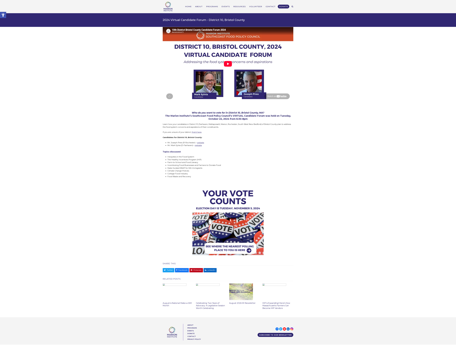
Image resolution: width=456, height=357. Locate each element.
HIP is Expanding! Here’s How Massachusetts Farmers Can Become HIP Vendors (276, 305)
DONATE (191, 333)
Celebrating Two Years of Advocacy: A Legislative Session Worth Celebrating (210, 305)
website (200, 143)
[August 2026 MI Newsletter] (241, 291)
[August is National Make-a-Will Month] (174, 291)
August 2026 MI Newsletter (242, 303)
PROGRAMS (192, 328)
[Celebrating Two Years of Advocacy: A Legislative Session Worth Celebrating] (208, 291)
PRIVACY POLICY (194, 339)
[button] (3, 15)
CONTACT (191, 336)
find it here (197, 132)
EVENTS (190, 331)
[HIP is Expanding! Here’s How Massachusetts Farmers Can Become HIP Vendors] (274, 291)
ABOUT (190, 325)
